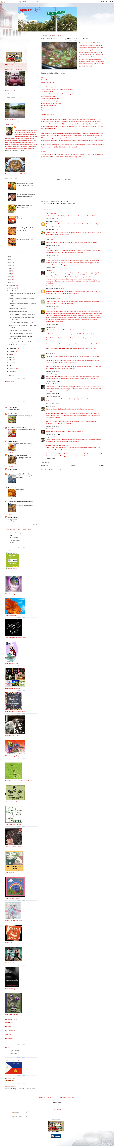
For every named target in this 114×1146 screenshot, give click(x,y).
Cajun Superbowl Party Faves (24, 239)
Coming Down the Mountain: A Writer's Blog (20, 502)
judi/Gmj (48, 258)
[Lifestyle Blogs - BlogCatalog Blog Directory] (20, 1089)
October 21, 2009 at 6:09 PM (52, 404)
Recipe (74, 203)
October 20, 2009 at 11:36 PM (53, 381)
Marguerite (49, 327)
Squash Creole (20, 489)
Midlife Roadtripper (52, 374)
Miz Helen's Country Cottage (17, 428)
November (12, 288)
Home (73, 466)
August (11, 351)
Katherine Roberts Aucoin (54, 288)
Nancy (48, 429)
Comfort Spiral (12, 469)
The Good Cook (51, 229)
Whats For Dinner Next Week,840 (25, 429)
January (11, 371)
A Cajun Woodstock (15, 339)
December (12, 285)
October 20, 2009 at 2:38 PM (52, 306)
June (11, 357)
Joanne (48, 240)
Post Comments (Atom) (56, 470)
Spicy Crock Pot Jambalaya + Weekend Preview (24, 207)
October (12, 291)
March (11, 366)
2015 (9, 265)
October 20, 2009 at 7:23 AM (53, 245)
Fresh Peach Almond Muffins (24, 443)
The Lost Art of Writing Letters (24, 505)
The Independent (15, 540)
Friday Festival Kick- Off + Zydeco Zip (20, 336)
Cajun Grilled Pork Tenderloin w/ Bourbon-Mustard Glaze (26, 195)
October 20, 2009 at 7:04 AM (53, 237)
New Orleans (9, 1022)
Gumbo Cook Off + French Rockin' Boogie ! (22, 314)
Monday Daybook (12, 519)
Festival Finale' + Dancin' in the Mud (20, 330)
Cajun (57, 203)
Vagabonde (49, 309)
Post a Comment (45, 462)
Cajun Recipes (9, 1026)
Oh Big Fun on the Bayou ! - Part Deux (20, 333)
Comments (11, 97)
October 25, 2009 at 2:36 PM (52, 458)
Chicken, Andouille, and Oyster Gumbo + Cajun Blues (65, 38)
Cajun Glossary (14, 1051)
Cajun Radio (9, 1038)
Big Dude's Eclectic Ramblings (17, 455)
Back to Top (58, 1103)
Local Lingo (13, 1053)
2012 (9, 274)
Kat (47, 270)
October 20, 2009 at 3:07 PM (52, 351)
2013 (9, 271)
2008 (9, 375)
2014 (9, 268)
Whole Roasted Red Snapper (24, 416)
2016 (9, 262)
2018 (9, 256)
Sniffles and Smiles (51, 384)
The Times (13, 543)
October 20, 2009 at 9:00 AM (53, 296)
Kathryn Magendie (51, 396)
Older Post (101, 466)
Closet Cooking (12, 407)
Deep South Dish (13, 488)
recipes (15, 566)
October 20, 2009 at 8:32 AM (53, 286)
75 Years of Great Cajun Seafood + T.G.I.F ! (22, 322)
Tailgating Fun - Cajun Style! (17, 309)
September (12, 348)
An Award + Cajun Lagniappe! (18, 311)
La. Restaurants (10, 1030)
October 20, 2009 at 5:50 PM (52, 371)
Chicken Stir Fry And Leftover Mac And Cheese (24, 458)
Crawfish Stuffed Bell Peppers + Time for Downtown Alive (25, 184)
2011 (9, 277)
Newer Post (44, 466)
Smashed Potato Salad (13, 409)
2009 (9, 282)
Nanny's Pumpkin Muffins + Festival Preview (22, 342)
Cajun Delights (29, 9)
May (11, 360)
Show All (35, 524)
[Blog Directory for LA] (9, 1081)
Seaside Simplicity (13, 517)
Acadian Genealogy (16, 533)
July (10, 354)
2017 (9, 259)
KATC (12, 535)
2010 (9, 280)
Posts (9, 94)
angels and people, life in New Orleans (19, 474)
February (12, 369)
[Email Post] (67, 201)
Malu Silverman (51, 221)
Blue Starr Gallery (13, 414)
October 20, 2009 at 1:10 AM (53, 218)
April (11, 363)
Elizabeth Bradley (51, 299)
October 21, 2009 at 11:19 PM (53, 434)
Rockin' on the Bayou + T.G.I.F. (18, 345)
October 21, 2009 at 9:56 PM (52, 426)
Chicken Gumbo (65, 203)
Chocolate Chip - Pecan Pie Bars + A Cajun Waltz (26, 229)
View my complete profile (14, 151)
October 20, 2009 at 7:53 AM (53, 255)
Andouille (50, 203)
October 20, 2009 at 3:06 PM (52, 324)
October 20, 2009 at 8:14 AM (53, 267)
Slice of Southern (13, 441)
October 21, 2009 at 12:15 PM (53, 393)
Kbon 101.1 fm (14, 538)
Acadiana (8, 1034)
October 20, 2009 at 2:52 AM (53, 227)
